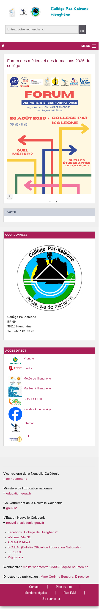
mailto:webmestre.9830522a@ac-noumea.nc (55, 567)
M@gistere (15, 557)
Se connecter (51, 598)
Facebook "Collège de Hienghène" (33, 532)
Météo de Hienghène (37, 378)
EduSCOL (15, 552)
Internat (29, 423)
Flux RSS (69, 592)
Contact (34, 586)
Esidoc (28, 368)
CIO (26, 436)
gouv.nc (11, 508)
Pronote (29, 358)
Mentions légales (36, 592)
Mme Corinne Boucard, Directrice (65, 576)
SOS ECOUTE (33, 399)
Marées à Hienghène (37, 388)
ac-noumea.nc (16, 478)
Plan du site (64, 586)
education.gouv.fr (18, 493)
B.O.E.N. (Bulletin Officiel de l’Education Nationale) (44, 547)
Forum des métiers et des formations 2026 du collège (48, 63)
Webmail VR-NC (19, 537)
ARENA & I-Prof (19, 542)
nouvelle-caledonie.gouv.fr (25, 522)
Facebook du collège (37, 409)
